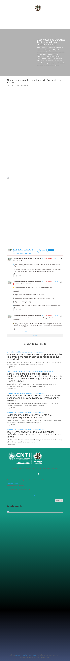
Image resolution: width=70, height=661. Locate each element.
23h (55, 258)
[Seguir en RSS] (42, 473)
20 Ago (56, 315)
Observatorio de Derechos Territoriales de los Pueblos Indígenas (51, 42)
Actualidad (18, 352)
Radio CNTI (19, 85)
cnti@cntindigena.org (13, 483)
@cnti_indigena (48, 258)
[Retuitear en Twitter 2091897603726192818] (17, 310)
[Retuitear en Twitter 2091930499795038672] (17, 276)
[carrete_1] (35, 178)
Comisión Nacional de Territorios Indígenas (27, 258)
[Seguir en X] (12, 131)
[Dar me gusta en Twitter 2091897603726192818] (20, 310)
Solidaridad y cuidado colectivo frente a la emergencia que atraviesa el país (29, 416)
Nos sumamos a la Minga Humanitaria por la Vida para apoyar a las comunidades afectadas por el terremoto (34, 397)
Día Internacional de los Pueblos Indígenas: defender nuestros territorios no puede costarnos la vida (34, 434)
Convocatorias (11, 371)
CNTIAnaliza (10, 352)
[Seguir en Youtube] (31, 473)
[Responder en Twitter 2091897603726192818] (13, 310)
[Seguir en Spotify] (19, 131)
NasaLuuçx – (19, 655)
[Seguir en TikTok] (45, 473)
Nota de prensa (34, 352)
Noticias (41, 352)
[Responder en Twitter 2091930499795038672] (13, 276)
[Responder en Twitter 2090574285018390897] (13, 331)
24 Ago (56, 281)
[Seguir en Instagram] (15, 131)
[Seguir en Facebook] (8, 131)
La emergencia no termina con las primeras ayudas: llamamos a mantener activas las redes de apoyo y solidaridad (35, 356)
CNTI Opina (25, 352)
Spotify (26, 85)
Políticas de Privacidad (29, 655)
